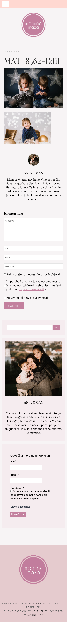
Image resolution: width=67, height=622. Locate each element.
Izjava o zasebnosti (31, 289)
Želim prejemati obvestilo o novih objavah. (33, 274)
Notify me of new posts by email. (28, 297)
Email (14, 474)
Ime (13, 461)
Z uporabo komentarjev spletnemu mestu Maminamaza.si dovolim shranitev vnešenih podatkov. (34, 285)
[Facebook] (28, 594)
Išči (56, 327)
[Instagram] (33, 594)
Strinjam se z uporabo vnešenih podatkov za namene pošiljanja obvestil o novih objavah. (30, 495)
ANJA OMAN (33, 172)
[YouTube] (39, 594)
